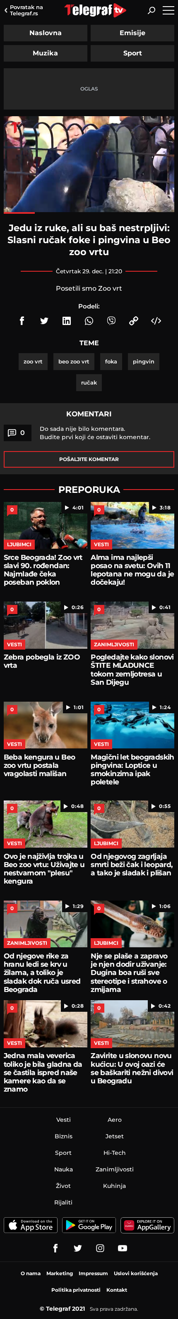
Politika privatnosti (76, 1290)
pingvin (143, 361)
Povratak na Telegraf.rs (26, 10)
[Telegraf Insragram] (100, 1248)
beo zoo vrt (73, 361)
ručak (89, 382)
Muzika (45, 53)
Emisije (132, 33)
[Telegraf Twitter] (78, 1248)
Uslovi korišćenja (136, 1273)
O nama (31, 1273)
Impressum (93, 1273)
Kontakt (116, 1290)
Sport (132, 53)
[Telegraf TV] (122, 1248)
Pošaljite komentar (89, 459)
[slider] (89, 213)
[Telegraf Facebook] (55, 1248)
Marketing (59, 1273)
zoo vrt (33, 361)
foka (111, 361)
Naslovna (45, 33)
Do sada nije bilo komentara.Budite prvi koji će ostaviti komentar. (95, 433)
